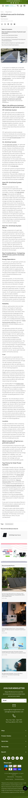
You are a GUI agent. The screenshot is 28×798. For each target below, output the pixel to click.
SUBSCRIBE (14, 410)
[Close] (25, 386)
